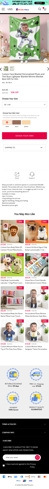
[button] (6, 42)
